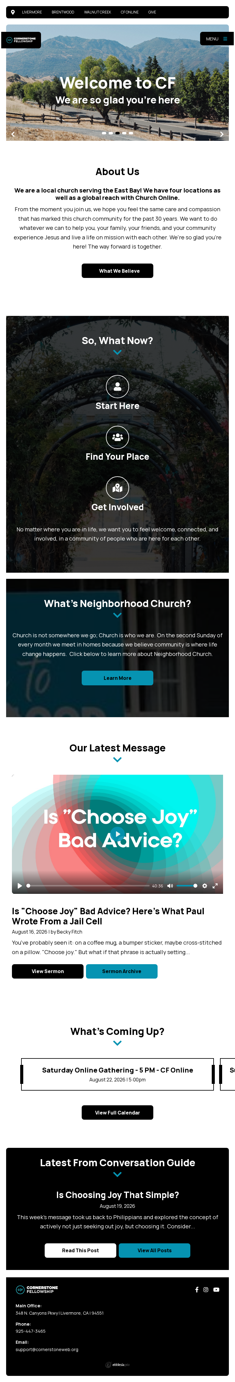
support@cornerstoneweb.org (47, 1349)
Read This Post (80, 1250)
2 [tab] (111, 133)
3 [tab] (117, 133)
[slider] (88, 886)
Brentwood (63, 12)
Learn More (118, 678)
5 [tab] (131, 133)
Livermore (32, 12)
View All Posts (155, 1250)
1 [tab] (104, 133)
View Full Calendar (117, 1112)
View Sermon (48, 971)
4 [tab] (124, 133)
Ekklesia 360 (117, 1365)
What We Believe (119, 271)
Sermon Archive (121, 971)
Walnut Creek (97, 12)
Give (152, 12)
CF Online (130, 12)
